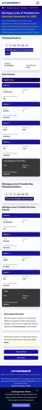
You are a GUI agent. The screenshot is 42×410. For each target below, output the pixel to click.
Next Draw (21, 358)
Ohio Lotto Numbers (21, 405)
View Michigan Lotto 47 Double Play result (19, 51)
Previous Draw (21, 352)
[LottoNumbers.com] (11, 5)
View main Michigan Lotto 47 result (19, 199)
